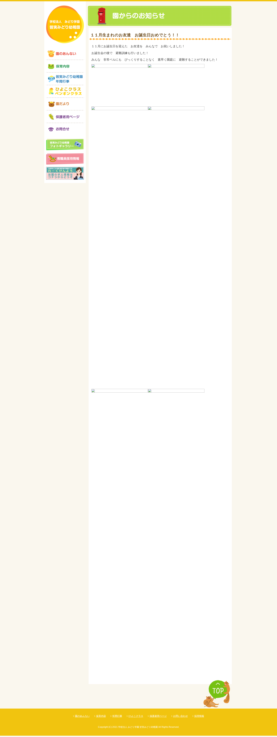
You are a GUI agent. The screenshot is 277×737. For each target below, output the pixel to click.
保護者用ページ (158, 716)
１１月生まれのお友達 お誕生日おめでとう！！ (134, 35)
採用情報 (199, 716)
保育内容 (101, 716)
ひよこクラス (136, 716)
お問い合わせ (180, 716)
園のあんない (82, 716)
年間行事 (117, 716)
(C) (110, 727)
